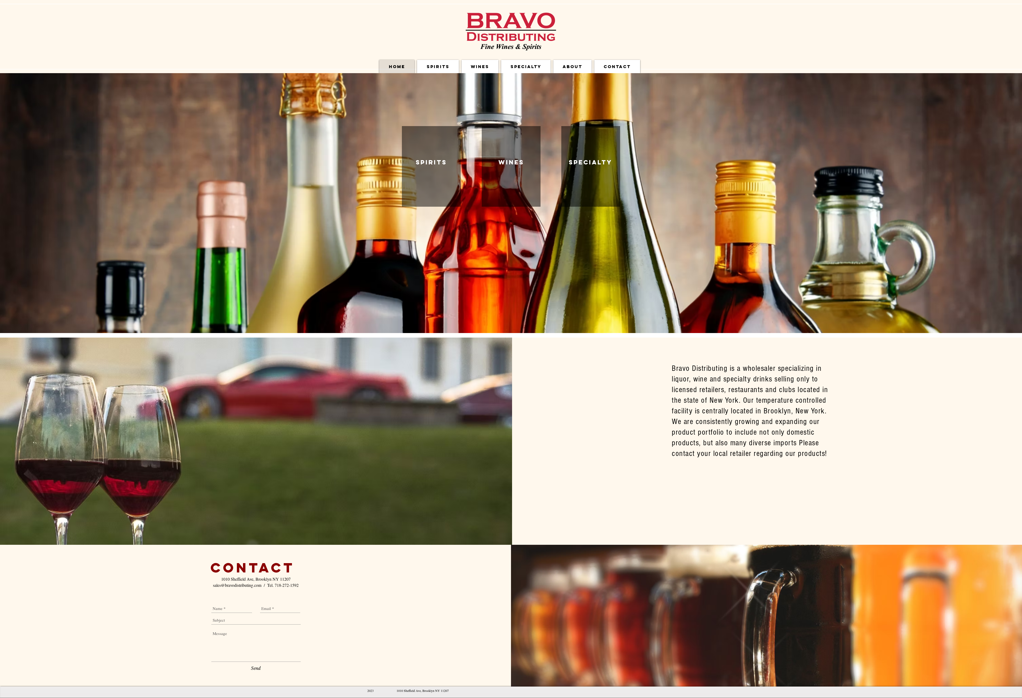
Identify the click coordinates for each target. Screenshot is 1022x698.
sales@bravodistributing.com (237, 585)
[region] (431, 166)
